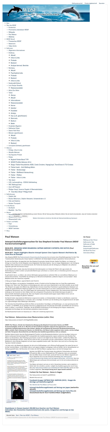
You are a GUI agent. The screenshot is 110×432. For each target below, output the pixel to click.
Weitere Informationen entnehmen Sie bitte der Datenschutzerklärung (52, 218)
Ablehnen (24, 216)
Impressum (74, 218)
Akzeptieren (17, 216)
